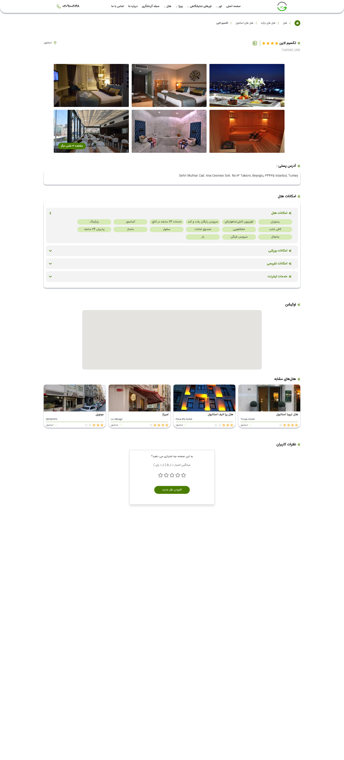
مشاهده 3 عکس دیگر (72, 146)
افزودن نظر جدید (172, 489)
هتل (285, 23)
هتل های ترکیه (268, 23)
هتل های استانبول (244, 23)
